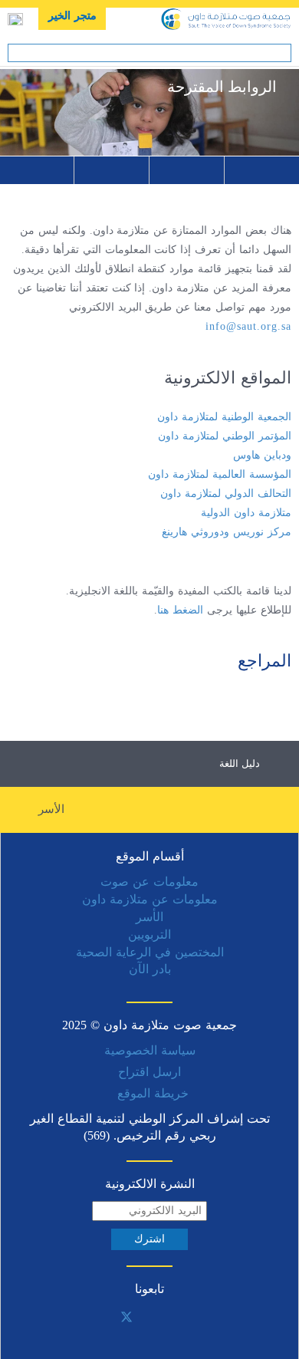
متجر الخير (72, 15)
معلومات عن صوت (149, 881)
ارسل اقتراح (149, 1071)
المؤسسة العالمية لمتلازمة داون (219, 474)
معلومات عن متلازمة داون (150, 899)
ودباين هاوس (262, 455)
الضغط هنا (180, 610)
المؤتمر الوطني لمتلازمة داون (224, 436)
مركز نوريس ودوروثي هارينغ (226, 532)
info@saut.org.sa (248, 326)
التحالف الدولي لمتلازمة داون (225, 493)
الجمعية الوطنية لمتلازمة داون (224, 417)
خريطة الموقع (153, 1093)
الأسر (51, 809)
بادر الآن (150, 969)
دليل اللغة (239, 763)
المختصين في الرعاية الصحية (150, 952)
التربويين (149, 934)
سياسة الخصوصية (150, 1050)
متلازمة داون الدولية (246, 512)
